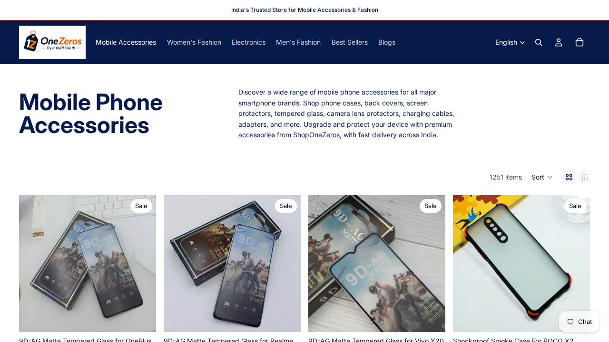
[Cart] (579, 42)
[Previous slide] (33, 263)
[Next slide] (142, 263)
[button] (542, 177)
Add (149, 317)
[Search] (538, 42)
